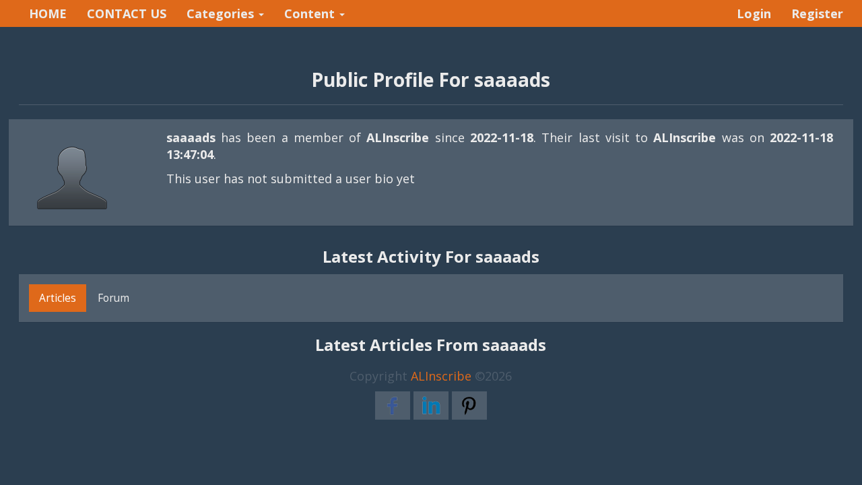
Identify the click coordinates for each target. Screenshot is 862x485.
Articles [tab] (57, 297)
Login (754, 13)
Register (817, 13)
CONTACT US (126, 13)
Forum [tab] (113, 297)
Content (311, 13)
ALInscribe (441, 376)
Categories (222, 13)
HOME (48, 13)
